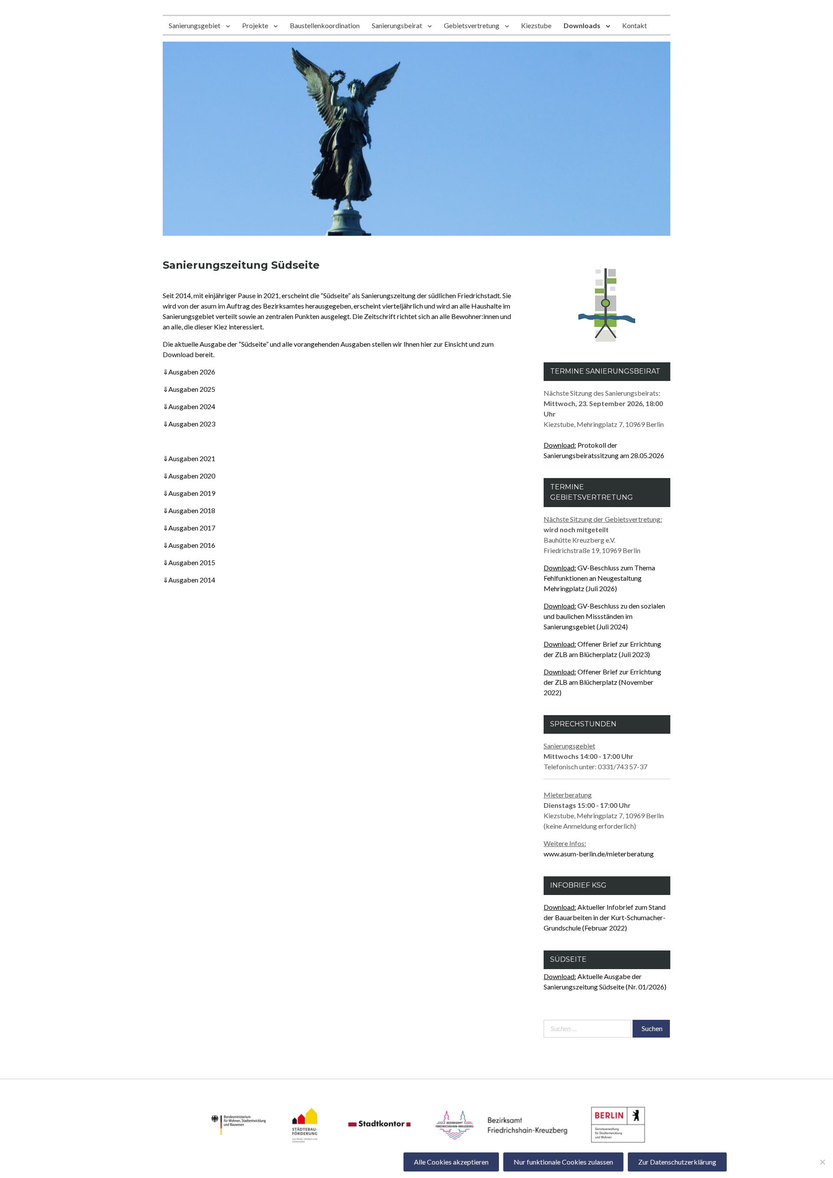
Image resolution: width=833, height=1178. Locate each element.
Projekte (255, 25)
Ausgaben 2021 (189, 458)
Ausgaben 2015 (189, 562)
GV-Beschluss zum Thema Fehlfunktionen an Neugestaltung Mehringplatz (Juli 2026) (599, 577)
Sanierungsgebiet (194, 25)
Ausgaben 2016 (189, 545)
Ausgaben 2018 (189, 510)
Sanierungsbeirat (397, 25)
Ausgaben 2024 (189, 406)
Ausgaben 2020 (189, 476)
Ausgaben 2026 (189, 372)
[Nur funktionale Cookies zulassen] (822, 1162)
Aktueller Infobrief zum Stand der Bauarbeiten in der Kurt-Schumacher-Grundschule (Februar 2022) (605, 917)
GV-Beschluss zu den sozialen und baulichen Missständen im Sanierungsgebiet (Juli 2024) (604, 616)
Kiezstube (536, 25)
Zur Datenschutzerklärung (677, 1162)
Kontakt (634, 25)
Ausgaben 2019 (189, 493)
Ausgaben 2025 (189, 389)
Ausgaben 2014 (189, 580)
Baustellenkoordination (325, 25)
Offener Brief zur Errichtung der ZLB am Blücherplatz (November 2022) (602, 681)
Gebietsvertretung (471, 25)
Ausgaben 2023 (189, 424)
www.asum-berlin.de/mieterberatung (599, 853)
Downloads (582, 25)
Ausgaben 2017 (189, 528)
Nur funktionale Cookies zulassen (563, 1162)
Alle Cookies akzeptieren (451, 1162)
